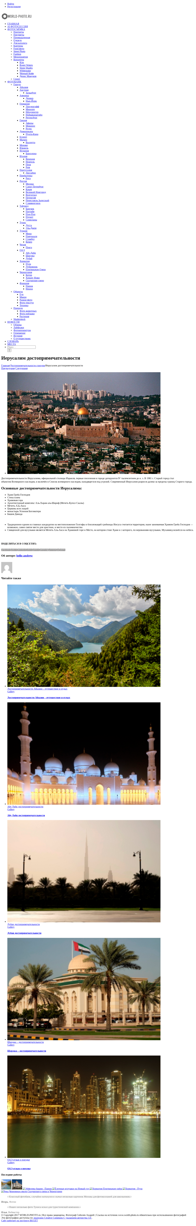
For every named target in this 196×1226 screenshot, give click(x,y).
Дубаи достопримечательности (23, 924)
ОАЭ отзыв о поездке (18, 1159)
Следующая (21, 368)
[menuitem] (101, 3)
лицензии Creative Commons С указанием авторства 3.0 (62, 1217)
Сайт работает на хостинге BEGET (19, 1220)
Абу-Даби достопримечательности (25, 806)
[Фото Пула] (132, 1188)
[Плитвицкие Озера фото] (106, 1188)
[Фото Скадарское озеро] (31, 1191)
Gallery (11, 691)
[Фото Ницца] (17, 1188)
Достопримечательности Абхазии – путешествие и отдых (37, 688)
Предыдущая (8, 368)
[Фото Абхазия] (6, 1188)
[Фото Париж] (37, 1188)
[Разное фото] (71, 1188)
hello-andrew (24, 555)
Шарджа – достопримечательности (25, 1042)
